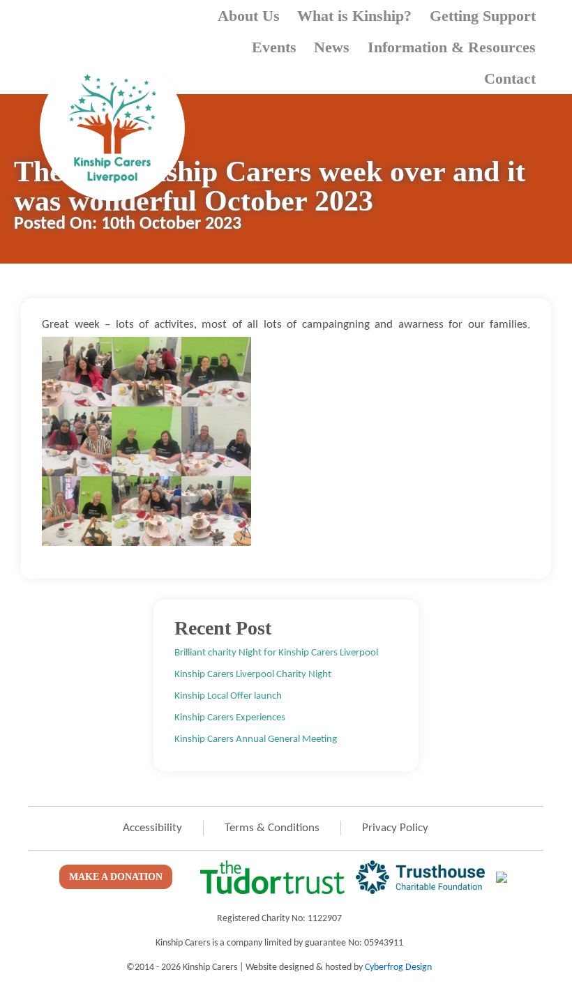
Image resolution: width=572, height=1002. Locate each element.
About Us (249, 15)
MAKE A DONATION (116, 877)
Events (274, 47)
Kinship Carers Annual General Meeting (255, 739)
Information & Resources (452, 47)
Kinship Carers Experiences (229, 717)
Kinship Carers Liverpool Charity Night (252, 674)
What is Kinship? (354, 15)
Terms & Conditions (272, 828)
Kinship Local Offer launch (228, 695)
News (331, 47)
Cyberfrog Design (398, 967)
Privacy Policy (395, 828)
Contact (510, 78)
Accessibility (152, 828)
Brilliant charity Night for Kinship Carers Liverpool (276, 652)
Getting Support (483, 15)
